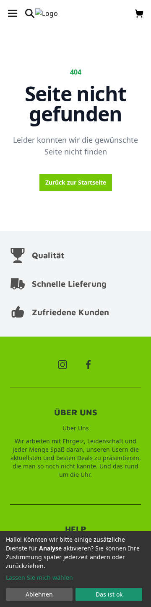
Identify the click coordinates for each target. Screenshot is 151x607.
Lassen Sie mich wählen (39, 577)
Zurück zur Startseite (75, 182)
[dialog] (75, 569)
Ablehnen (39, 594)
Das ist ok (109, 594)
